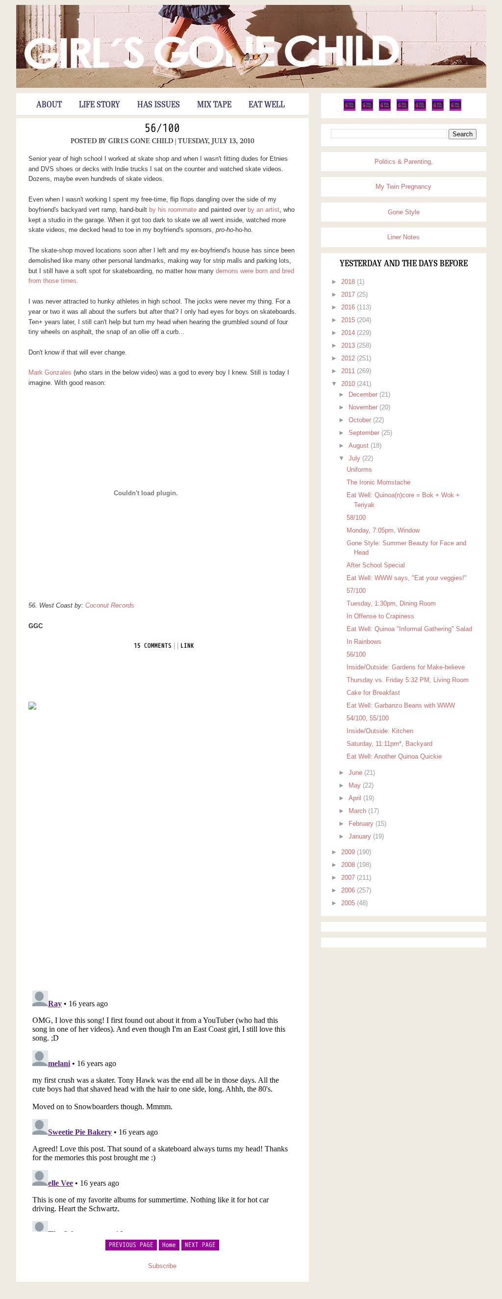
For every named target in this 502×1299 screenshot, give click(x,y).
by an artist (263, 209)
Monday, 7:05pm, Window (383, 530)
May (356, 785)
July (355, 458)
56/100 (162, 128)
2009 (349, 852)
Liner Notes (403, 237)
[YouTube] (420, 108)
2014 (349, 332)
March (358, 811)
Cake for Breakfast (373, 692)
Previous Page (131, 1245)
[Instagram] (438, 108)
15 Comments (153, 645)
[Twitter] (349, 108)
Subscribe (162, 1266)
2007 (349, 877)
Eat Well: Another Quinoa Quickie (394, 756)
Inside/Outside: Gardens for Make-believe (406, 667)
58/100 (356, 517)
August (360, 445)
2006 (349, 890)
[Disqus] (162, 849)
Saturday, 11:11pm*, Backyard (389, 743)
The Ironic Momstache (378, 482)
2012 (349, 358)
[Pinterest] (385, 108)
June (356, 772)
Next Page (200, 1245)
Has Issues (158, 105)
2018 (349, 281)
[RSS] (455, 108)
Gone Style (404, 212)
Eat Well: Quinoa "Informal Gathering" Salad (409, 629)
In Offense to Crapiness (380, 616)
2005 (349, 903)
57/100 (356, 590)
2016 (349, 307)
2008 (349, 864)
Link (187, 645)
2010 (349, 383)
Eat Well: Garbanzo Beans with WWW (401, 705)
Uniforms (359, 469)
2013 (349, 345)
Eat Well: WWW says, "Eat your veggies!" (407, 578)
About (49, 105)
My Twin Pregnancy (403, 186)
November (364, 407)
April (356, 798)
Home (169, 1245)
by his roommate (173, 209)
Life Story (99, 105)
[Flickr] (402, 108)
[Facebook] (367, 108)
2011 (349, 371)
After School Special (376, 565)
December (364, 394)
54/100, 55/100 (368, 718)
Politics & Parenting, (404, 161)
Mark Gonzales (50, 372)
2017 (349, 294)
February (362, 823)
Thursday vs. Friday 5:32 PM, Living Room (408, 680)
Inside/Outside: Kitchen (380, 731)
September (365, 432)
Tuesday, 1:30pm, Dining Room (391, 603)
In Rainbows (364, 641)
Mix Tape (214, 105)
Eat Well (267, 105)
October (361, 420)
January (361, 836)
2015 (349, 320)
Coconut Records (109, 605)
